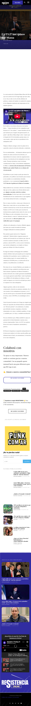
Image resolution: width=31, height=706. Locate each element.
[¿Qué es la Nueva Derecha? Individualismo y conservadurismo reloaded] (8, 542)
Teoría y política (18, 543)
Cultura (16, 519)
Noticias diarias (18, 476)
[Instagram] (13, 703)
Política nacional (18, 495)
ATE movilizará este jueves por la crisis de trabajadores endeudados (22, 506)
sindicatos (25, 390)
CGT (24, 388)
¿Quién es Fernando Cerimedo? (22, 494)
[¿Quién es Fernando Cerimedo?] (8, 497)
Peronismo (7, 390)
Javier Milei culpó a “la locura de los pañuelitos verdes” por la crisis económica (22, 484)
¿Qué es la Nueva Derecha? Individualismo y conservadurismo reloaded (21, 540)
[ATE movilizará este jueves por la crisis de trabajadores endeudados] (8, 509)
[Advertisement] (15, 65)
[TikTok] (16, 703)
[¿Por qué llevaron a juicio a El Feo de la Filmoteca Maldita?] (8, 520)
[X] (18, 703)
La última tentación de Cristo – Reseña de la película (22, 528)
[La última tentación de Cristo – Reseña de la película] (8, 531)
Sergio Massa (16, 390)
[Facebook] (10, 703)
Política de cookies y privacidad (10, 697)
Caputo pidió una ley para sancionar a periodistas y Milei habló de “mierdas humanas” (22, 473)
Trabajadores (17, 509)
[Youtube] (21, 703)
